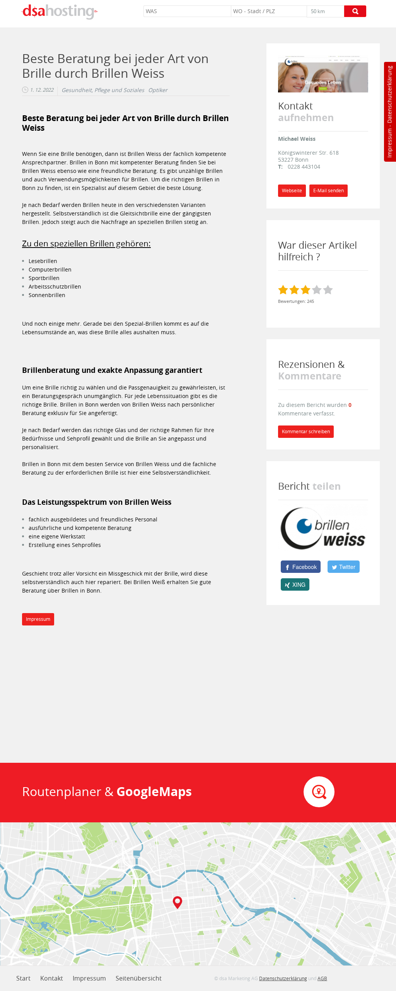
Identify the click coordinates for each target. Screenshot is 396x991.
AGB (322, 978)
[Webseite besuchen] (323, 73)
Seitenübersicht (139, 978)
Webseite (292, 190)
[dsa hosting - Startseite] (59, 12)
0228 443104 (304, 166)
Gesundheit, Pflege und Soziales (102, 90)
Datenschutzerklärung (389, 94)
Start (23, 978)
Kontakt (51, 978)
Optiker (157, 90)
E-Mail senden (328, 190)
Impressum (389, 143)
